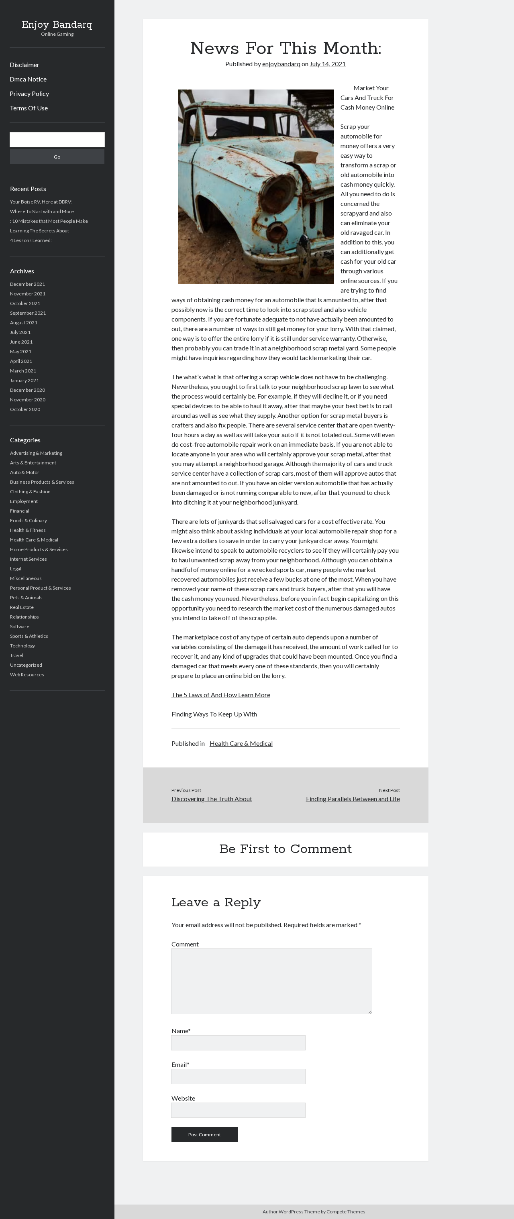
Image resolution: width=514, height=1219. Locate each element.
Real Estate (22, 607)
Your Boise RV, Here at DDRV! (41, 202)
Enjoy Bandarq (57, 24)
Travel (16, 655)
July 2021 (20, 332)
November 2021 (27, 294)
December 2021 (27, 284)
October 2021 (25, 303)
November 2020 (27, 400)
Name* (181, 1030)
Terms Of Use (29, 108)
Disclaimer (24, 64)
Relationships (24, 617)
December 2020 (27, 390)
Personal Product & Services (40, 588)
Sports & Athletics (29, 636)
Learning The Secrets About (39, 231)
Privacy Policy (29, 93)
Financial (19, 511)
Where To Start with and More (42, 211)
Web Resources (27, 675)
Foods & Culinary (28, 520)
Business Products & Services (42, 482)
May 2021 (20, 351)
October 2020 (25, 409)
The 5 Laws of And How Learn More (220, 694)
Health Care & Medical (34, 540)
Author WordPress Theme (291, 1212)
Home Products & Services (39, 549)
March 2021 (23, 371)
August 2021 (23, 323)
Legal (15, 569)
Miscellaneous (26, 578)
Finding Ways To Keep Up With (214, 714)
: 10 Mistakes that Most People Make (49, 221)
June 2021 (21, 342)
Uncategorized (26, 665)
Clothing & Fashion (30, 491)
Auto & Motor (24, 472)
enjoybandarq (281, 63)
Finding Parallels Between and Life (353, 798)
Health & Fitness (28, 530)
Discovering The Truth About (211, 798)
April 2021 (21, 361)
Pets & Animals (26, 597)
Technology (22, 646)
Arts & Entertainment (33, 463)
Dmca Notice (28, 79)
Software (19, 626)
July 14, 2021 (328, 63)
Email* (180, 1064)
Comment (185, 944)
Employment (24, 501)
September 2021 (28, 313)
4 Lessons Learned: (31, 240)
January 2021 (24, 380)
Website (183, 1098)
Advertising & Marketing (36, 453)
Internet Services (28, 559)
